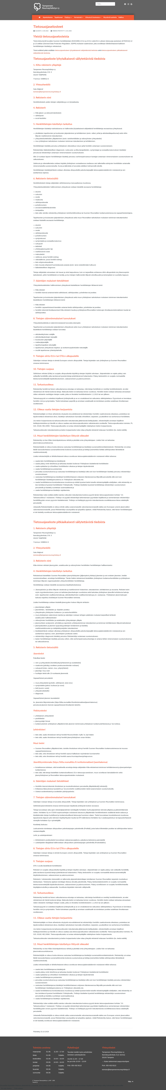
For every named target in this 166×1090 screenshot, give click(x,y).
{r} (37, 1082)
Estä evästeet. (18, 1088)
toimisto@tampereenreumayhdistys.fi (47, 92)
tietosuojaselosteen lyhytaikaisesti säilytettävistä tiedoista (76, 50)
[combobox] (105, 4)
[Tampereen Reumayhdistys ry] (46, 7)
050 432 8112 (76, 1065)
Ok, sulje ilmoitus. (6, 1088)
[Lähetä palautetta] (126, 17)
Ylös (130, 1081)
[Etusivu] (40, 17)
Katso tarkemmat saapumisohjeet (116, 1061)
